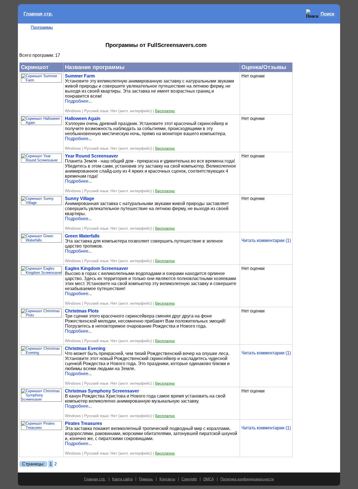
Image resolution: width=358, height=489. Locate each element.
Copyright (189, 479)
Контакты (167, 479)
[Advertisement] (316, 109)
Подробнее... (78, 101)
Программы (42, 27)
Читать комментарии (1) (266, 240)
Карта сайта (122, 479)
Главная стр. (38, 14)
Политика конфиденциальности (247, 479)
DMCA (208, 479)
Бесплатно (165, 111)
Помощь (146, 479)
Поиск (328, 14)
